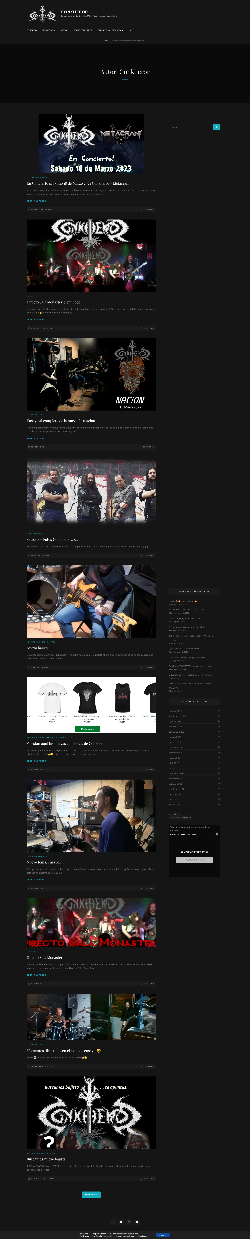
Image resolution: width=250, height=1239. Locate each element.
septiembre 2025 (177, 716)
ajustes (144, 1236)
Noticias (64, 30)
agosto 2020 (175, 804)
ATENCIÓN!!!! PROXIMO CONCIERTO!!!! (187, 609)
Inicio (106, 41)
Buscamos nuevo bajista (46, 1159)
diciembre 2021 (176, 773)
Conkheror (74, 12)
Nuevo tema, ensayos (44, 862)
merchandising (34, 737)
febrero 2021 (175, 799)
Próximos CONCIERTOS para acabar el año (190, 666)
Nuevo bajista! (38, 647)
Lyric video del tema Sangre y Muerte (187, 657)
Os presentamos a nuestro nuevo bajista (188, 627)
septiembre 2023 (177, 731)
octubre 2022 (175, 747)
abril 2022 (174, 763)
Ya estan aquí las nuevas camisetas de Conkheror (66, 743)
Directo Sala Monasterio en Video (53, 302)
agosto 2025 (175, 721)
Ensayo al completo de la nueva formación (61, 420)
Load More (91, 1195)
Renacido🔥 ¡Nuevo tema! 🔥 (183, 601)
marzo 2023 (175, 742)
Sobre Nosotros (35, 533)
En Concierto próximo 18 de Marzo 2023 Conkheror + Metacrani (78, 183)
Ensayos (31, 415)
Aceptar (163, 1235)
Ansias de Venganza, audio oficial (185, 618)
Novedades (45, 177)
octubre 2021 (175, 784)
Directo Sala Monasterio (46, 957)
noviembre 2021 (177, 778)
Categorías (174, 813)
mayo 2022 (174, 758)
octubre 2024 (175, 726)
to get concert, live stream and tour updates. (190, 829)
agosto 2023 (175, 737)
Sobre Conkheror (83, 30)
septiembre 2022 (177, 752)
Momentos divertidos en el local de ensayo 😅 (64, 1050)
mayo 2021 (174, 794)
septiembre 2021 (177, 789)
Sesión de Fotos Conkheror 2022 (52, 539)
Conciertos (32, 177)
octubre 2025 (175, 711)
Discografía (48, 30)
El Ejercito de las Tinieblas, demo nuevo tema (191, 674)
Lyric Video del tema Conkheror (184, 648)
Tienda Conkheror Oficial (111, 30)
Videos (30, 296)
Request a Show (194, 860)
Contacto (32, 30)
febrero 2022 (175, 768)
